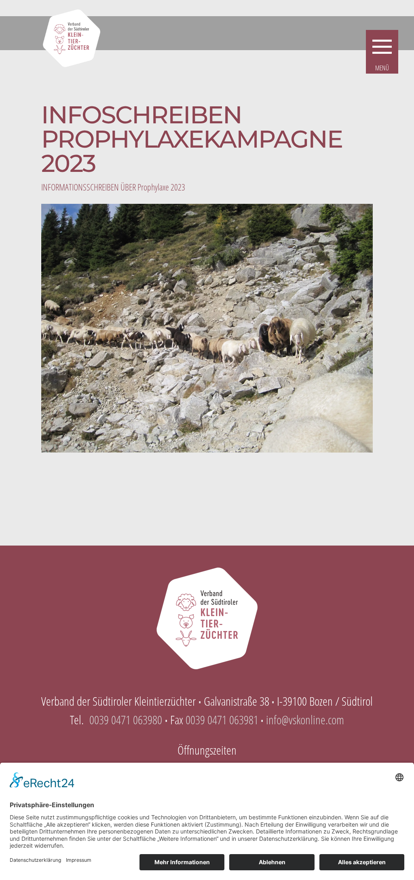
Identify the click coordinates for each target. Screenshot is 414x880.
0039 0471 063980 (125, 719)
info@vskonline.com (305, 719)
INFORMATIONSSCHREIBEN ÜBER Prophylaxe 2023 (113, 187)
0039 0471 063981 (222, 719)
